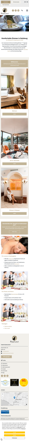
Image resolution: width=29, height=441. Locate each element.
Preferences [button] (23, 428)
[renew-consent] (1, 439)
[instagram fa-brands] (16, 10)
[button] (5, 2)
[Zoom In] (3, 394)
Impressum (4, 363)
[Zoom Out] (3, 396)
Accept (14, 432)
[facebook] (13, 10)
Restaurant (11, 258)
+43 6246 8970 (5, 351)
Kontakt (4, 368)
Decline (14, 435)
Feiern (8, 51)
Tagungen (25, 49)
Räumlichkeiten (14, 294)
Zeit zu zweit (7, 328)
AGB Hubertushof (5, 367)
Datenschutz (5, 365)
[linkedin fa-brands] (18, 10)
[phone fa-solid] (22, 10)
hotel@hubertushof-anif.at (7, 353)
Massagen (17, 263)
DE (25, 1)
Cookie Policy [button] (19, 427)
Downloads (4, 370)
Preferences (14, 438)
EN (27, 1)
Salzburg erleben (8, 326)
